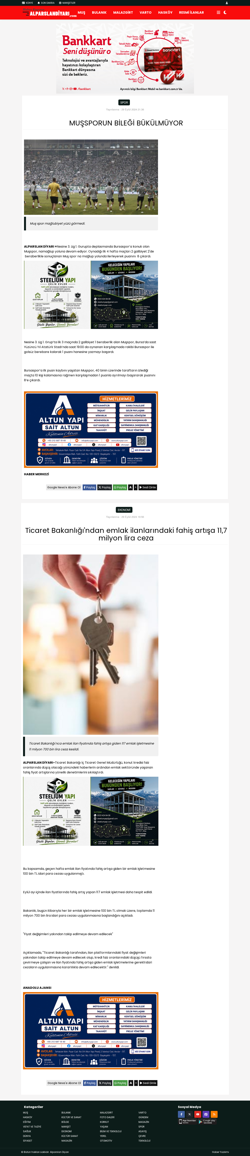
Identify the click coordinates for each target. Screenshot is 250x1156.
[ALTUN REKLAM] (91, 430)
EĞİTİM (27, 1122)
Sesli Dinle (149, 487)
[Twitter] (189, 1114)
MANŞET (66, 1126)
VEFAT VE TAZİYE (32, 1126)
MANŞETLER (68, 2)
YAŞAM (104, 1126)
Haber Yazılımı (220, 1152)
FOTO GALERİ (107, 1117)
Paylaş (90, 487)
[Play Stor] (207, 1121)
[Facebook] (181, 1114)
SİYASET (27, 1140)
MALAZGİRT (123, 12)
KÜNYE (29, 2)
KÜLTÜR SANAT (70, 1136)
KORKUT (104, 1122)
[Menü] (218, 12)
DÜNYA (27, 1136)
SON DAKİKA (47, 2)
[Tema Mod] (225, 12)
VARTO (146, 12)
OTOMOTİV (106, 1140)
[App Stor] (187, 1121)
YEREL (103, 1136)
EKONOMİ (124, 510)
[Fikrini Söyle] (206, 1114)
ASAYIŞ (142, 1131)
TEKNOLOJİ (144, 1140)
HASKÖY (165, 12)
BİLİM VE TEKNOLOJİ (110, 1131)
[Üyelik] (227, 2)
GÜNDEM (143, 1117)
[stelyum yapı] (91, 295)
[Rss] (214, 1114)
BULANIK (99, 12)
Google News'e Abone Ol (63, 487)
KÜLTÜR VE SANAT (71, 1117)
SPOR (124, 102)
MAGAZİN (67, 1140)
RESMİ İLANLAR (191, 12)
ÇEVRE (142, 1136)
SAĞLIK (27, 1131)
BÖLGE (65, 1122)
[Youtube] (197, 1114)
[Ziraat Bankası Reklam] (125, 58)
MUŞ (81, 12)
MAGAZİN (143, 1122)
